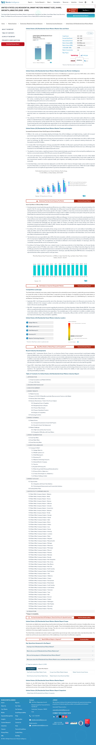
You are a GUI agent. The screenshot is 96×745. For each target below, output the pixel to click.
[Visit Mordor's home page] (10, 2)
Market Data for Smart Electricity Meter (59, 676)
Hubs (16, 726)
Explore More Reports (43, 668)
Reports (30, 2)
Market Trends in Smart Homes (80, 672)
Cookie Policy (18, 732)
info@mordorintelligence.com (39, 720)
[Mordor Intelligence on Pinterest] (63, 716)
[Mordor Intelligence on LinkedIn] (54, 716)
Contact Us (18, 722)
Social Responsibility (20, 712)
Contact (81, 2)
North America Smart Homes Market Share (37, 676)
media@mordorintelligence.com (40, 725)
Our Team (18, 706)
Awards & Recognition (7, 716)
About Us (3, 706)
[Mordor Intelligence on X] (60, 716)
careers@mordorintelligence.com (61, 710)
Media (2, 712)
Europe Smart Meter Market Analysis (59, 672)
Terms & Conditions (20, 729)
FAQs (16, 716)
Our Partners (18, 709)
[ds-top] (81, 15)
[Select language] (85, 2)
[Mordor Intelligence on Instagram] (66, 716)
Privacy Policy (4, 732)
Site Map (17, 735)
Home (2, 702)
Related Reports (31, 668)
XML (2, 735)
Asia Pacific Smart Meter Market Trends (36, 672)
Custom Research (40, 2)
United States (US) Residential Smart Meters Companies (41, 693)
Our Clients (4, 709)
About (49, 2)
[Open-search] (93, 2)
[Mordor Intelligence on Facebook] (57, 716)
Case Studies (18, 719)
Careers (3, 729)
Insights (3, 719)
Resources (66, 2)
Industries (73, 2)
